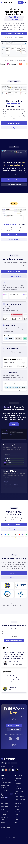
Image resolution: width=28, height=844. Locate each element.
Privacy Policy (4, 837)
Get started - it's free (14, 725)
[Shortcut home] (6, 2)
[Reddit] (15, 763)
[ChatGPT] (2, 769)
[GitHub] (2, 763)
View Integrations (14, 529)
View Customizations (14, 276)
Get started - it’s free (14, 123)
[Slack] (9, 763)
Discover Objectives (14, 239)
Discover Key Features (14, 128)
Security (19, 837)
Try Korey (14, 424)
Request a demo (14, 729)
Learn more (14, 578)
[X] (12, 763)
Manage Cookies (5, 841)
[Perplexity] (9, 769)
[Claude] (6, 769)
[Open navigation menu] (25, 2)
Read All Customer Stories (14, 640)
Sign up (20, 2)
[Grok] (17, 769)
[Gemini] (13, 769)
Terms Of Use (12, 837)
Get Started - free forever (13, 33)
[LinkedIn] (5, 763)
